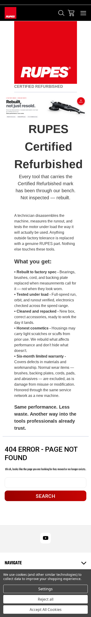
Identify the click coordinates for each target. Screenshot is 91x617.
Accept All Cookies (46, 609)
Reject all (45, 599)
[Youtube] (45, 538)
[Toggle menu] (83, 13)
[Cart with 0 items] (71, 13)
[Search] (61, 13)
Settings (45, 588)
